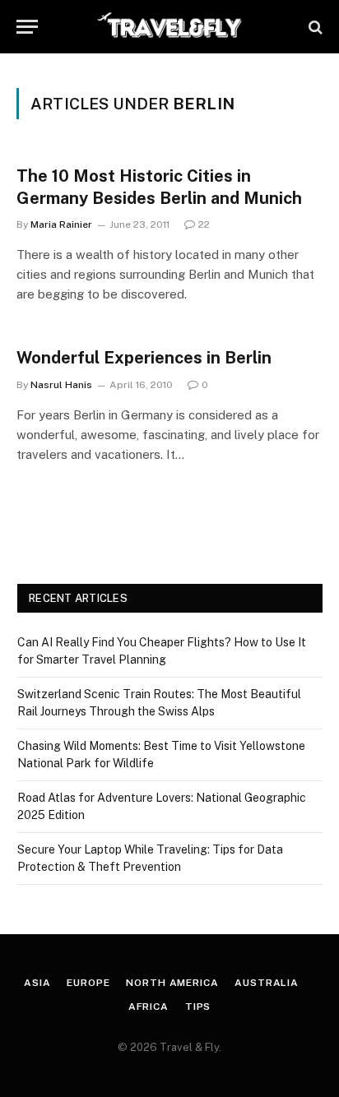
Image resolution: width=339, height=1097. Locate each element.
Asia (37, 982)
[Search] (314, 26)
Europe (88, 982)
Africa (148, 1006)
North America (172, 982)
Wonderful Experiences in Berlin (144, 358)
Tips (198, 1006)
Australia (267, 982)
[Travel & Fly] (169, 26)
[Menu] (27, 26)
